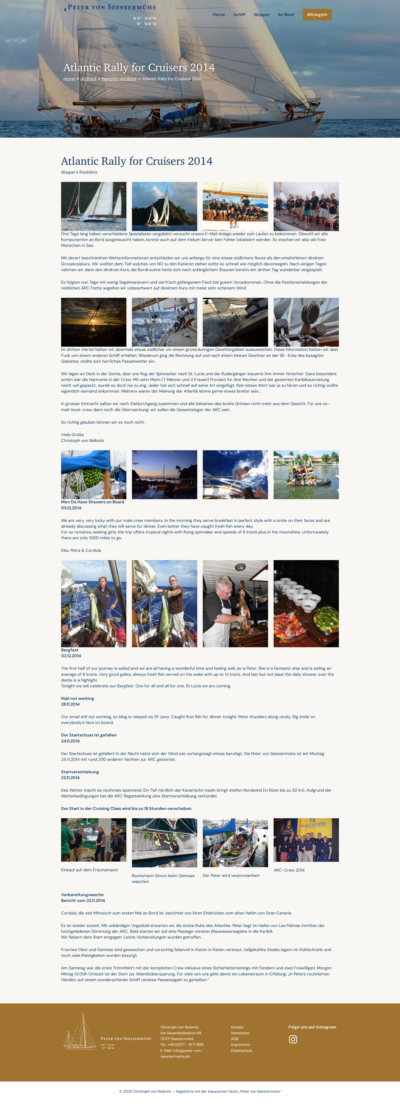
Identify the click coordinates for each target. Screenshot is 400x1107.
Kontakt (237, 1027)
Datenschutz (241, 1050)
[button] (317, 14)
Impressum (240, 1044)
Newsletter (240, 1033)
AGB (234, 1038)
